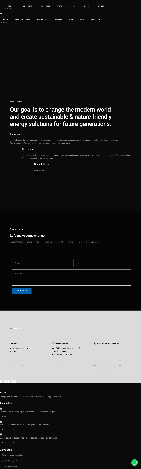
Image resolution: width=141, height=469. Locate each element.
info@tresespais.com (19, 348)
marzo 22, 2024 (10, 429)
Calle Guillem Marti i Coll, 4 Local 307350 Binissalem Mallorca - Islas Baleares (65, 351)
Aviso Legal (54, 366)
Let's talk (8, 8)
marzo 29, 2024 (10, 416)
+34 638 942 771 (17, 351)
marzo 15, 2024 (10, 443)
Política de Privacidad (16, 366)
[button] (134, 462)
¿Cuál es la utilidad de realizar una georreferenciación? (24, 425)
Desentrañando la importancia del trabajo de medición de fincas (28, 438)
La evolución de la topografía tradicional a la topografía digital (27, 411)
